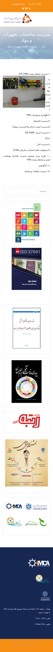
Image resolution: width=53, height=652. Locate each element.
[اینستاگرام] (26, 8)
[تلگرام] (29, 8)
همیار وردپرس (19, 647)
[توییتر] (23, 8)
